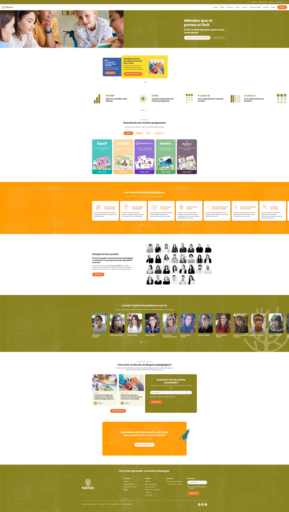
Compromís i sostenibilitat (153, 489)
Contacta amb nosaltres (144, 444)
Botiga (273, 7)
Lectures (244, 7)
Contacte (282, 7)
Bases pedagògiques (151, 484)
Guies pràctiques (129, 484)
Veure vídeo (217, 37)
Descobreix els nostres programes (197, 37)
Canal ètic (148, 492)
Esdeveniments (263, 2)
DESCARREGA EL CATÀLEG (133, 74)
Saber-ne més (98, 274)
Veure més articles (118, 411)
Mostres (126, 481)
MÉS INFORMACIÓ (110, 72)
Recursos (266, 7)
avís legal (172, 396)
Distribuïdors (149, 495)
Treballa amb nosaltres (175, 484)
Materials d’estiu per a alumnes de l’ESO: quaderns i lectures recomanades (131, 397)
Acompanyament (150, 487)
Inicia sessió (279, 2)
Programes (230, 7)
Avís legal (102, 504)
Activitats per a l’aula (130, 487)
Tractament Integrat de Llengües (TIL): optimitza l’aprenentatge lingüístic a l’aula (104, 398)
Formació (271, 2)
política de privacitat (163, 396)
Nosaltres (148, 481)
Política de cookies (126, 504)
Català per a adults (255, 7)
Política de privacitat (113, 504)
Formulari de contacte (175, 481)
